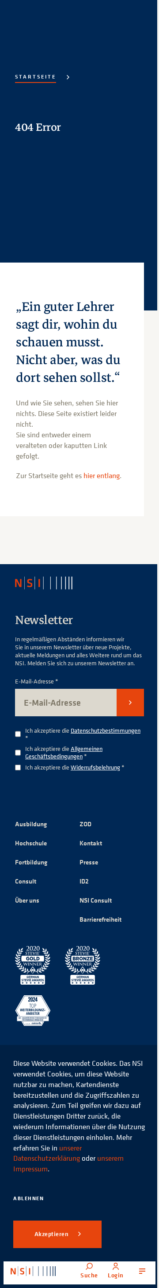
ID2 (84, 881)
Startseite (35, 76)
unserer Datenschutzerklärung (47, 1153)
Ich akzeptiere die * (82, 734)
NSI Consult (96, 900)
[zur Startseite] (33, 1271)
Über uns (27, 900)
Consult (25, 881)
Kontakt (91, 843)
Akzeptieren (52, 1233)
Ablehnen (28, 1198)
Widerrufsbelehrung (95, 767)
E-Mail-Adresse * (36, 681)
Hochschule (31, 843)
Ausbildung (31, 824)
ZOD (85, 824)
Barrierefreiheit (100, 919)
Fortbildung (31, 862)
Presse (89, 862)
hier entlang (101, 475)
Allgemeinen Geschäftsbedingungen (63, 752)
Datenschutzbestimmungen (105, 730)
